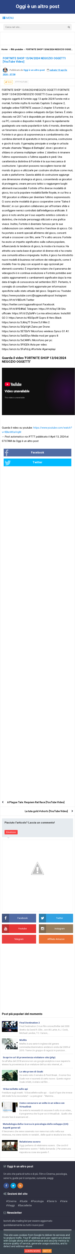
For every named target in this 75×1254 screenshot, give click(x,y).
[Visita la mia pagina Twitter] (13, 1185)
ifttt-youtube (21, 82)
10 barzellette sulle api (15, 1089)
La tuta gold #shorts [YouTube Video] (46, 811)
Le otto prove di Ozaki (31, 1071)
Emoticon (11, 832)
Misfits (23, 1040)
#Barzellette (25, 1205)
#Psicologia (37, 1201)
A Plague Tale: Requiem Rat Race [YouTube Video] (36, 802)
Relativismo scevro (29, 1141)
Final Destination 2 (29, 1022)
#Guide (24, 1201)
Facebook (37, 452)
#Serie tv (52, 1201)
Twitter (37, 462)
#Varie (64, 1201)
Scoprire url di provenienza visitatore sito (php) (29, 1057)
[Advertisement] (38, 38)
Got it (47, 1251)
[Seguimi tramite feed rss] (20, 1185)
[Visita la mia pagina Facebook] (6, 1185)
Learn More (32, 1251)
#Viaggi (10, 1205)
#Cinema (11, 1201)
